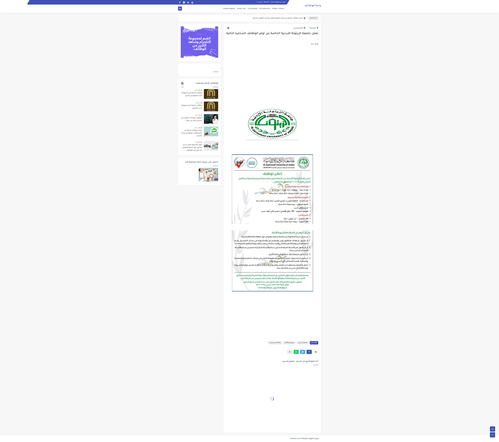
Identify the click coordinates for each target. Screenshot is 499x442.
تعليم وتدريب (252, 8)
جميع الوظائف (289, 343)
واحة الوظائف (312, 5)
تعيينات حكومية (278, 8)
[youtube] (192, 2)
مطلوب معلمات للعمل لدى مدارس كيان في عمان (191, 119)
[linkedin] (188, 2)
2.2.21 (198, 103)
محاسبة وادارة (264, 8)
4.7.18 (198, 115)
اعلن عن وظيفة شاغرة (278, 2)
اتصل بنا (259, 2)
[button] (309, 352)
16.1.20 (197, 90)
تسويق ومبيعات (229, 8)
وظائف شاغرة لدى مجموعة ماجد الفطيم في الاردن (192, 94)
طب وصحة (241, 8)
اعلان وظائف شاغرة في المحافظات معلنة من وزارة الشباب (191, 133)
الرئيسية (313, 28)
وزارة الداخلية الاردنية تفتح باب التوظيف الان (286, 18)
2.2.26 (198, 142)
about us (266, 2)
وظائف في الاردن (275, 343)
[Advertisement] (272, 78)
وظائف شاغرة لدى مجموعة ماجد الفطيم (192, 107)
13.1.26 (197, 128)
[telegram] (184, 2)
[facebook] (180, 2)
